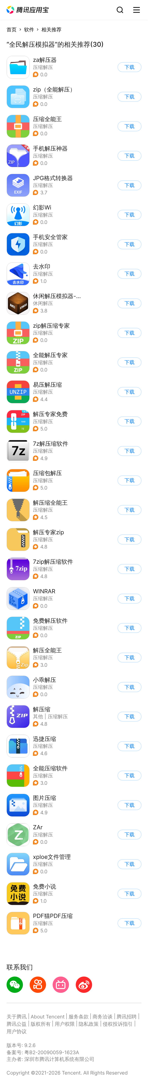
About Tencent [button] (48, 1017)
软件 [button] (29, 29)
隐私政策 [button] (89, 1024)
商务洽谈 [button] (102, 1017)
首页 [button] (12, 29)
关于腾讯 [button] (17, 1017)
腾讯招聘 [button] (127, 1017)
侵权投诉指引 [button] (118, 1024)
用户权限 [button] (65, 1024)
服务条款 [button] (79, 1017)
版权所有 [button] (41, 1024)
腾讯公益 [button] (17, 1024)
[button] (28, 10)
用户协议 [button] (17, 1031)
